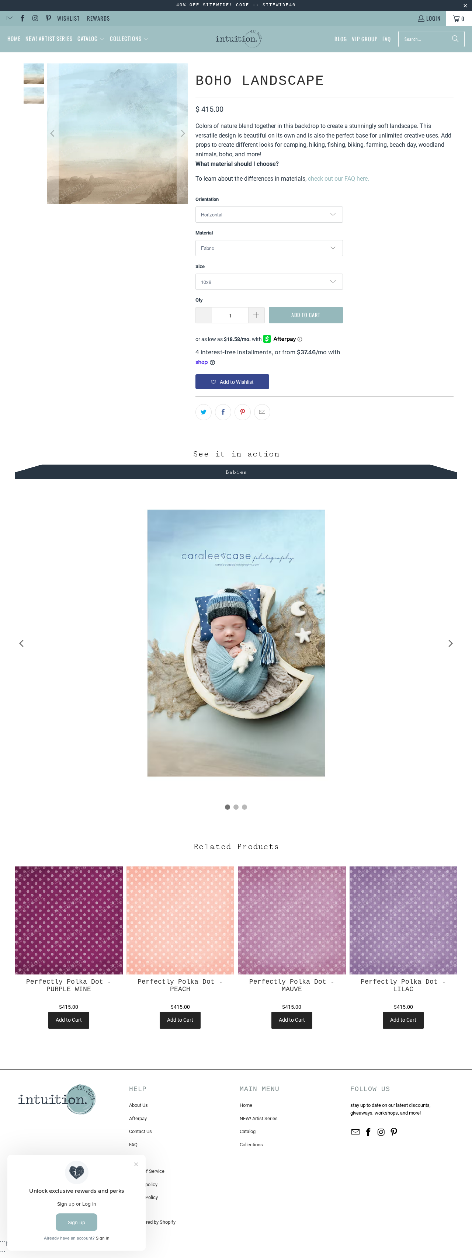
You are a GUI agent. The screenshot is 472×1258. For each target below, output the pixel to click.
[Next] (182, 133)
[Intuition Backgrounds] (239, 39)
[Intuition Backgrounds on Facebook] (22, 18)
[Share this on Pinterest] (243, 412)
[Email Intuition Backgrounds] (9, 18)
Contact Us (140, 1131)
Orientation (207, 199)
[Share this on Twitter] (203, 412)
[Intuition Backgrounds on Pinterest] (48, 18)
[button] (91, 39)
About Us (138, 1105)
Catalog (248, 1131)
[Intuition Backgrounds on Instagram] (35, 18)
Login (433, 18)
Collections (251, 1144)
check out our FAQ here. (338, 178)
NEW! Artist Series (259, 1118)
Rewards (98, 18)
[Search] (455, 39)
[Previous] (53, 133)
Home (246, 1105)
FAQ (133, 1144)
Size (200, 266)
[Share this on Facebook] (223, 412)
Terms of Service (146, 1171)
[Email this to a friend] (262, 412)
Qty (199, 300)
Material (204, 233)
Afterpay (138, 1118)
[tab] (236, 471)
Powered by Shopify (155, 1222)
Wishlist (68, 18)
